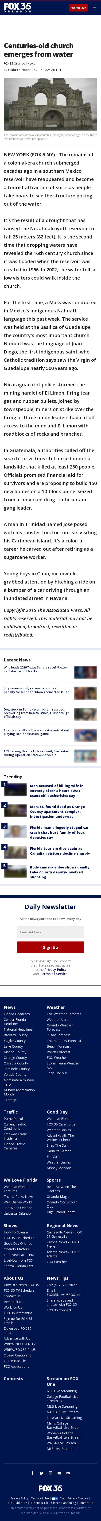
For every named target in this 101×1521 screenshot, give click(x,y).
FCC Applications (16, 1366)
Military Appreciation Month (19, 1092)
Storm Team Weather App (63, 1065)
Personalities (13, 1301)
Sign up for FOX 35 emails (18, 1320)
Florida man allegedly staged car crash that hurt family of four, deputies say (59, 832)
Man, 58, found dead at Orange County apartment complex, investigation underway (57, 811)
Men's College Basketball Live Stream (64, 1425)
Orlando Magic (58, 1196)
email (68, 1473)
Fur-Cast (53, 1156)
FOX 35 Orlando (14, 63)
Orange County (15, 1057)
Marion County (15, 1052)
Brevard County (15, 1035)
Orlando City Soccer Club (62, 1204)
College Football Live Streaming (62, 1398)
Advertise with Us (17, 1338)
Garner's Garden (59, 1151)
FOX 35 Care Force (61, 1124)
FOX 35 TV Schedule (19, 1238)
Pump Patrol (13, 1118)
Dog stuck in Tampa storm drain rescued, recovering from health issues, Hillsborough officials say (37, 713)
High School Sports (61, 1212)
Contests (13, 1378)
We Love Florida (59, 1118)
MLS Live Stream (60, 1448)
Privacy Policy (55, 969)
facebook (32, 1473)
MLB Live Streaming (62, 1406)
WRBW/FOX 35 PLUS (20, 1349)
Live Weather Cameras (64, 1014)
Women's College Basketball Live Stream (64, 1435)
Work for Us (13, 1307)
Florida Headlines (17, 1014)
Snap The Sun (57, 1073)
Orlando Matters (16, 1249)
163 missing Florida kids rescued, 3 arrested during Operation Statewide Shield (36, 753)
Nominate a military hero (19, 1082)
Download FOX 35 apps (17, 1330)
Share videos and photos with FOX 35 (62, 1302)
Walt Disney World (18, 1202)
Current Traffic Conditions (15, 1126)
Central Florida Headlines (15, 1021)
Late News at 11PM (19, 1254)
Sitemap (10, 1100)
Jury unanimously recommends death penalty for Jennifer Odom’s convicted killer (36, 690)
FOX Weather (57, 1057)
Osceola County (16, 1063)
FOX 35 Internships (18, 1313)
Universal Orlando (17, 1213)
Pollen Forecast (58, 1052)
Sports (54, 1180)
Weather (56, 1007)
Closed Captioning (17, 1355)
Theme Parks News (19, 1196)
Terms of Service (53, 974)
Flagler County (15, 1040)
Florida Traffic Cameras (14, 1146)
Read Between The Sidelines (61, 1188)
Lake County (13, 1046)
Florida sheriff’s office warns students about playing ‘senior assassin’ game (36, 732)
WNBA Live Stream (61, 1443)
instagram (50, 1473)
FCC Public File (15, 1361)
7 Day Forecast (58, 1035)
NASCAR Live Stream (63, 1412)
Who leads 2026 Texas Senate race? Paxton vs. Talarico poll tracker (36, 669)
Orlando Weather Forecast (60, 1027)
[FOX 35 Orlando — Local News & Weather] (17, 7)
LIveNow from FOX (18, 1260)
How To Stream (16, 1232)
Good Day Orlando (18, 1243)
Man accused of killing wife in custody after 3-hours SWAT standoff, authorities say (57, 791)
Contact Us (12, 1296)
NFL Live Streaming (62, 1391)
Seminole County (17, 1069)
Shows (10, 1225)
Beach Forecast (59, 1046)
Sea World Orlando (18, 1208)
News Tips (57, 1278)
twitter (41, 1473)
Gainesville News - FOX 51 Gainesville (64, 1234)
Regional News (62, 1225)
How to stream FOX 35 (21, 1285)
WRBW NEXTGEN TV (19, 1344)
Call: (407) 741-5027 (62, 1285)
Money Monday (59, 1168)
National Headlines (18, 1029)
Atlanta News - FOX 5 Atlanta (63, 1254)
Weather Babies (59, 1130)
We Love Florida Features (16, 1188)
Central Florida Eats (18, 1266)
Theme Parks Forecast (64, 1040)
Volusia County (15, 1074)
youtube (59, 1473)
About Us (13, 1278)
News (31, 63)
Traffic (11, 1112)
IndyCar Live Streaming (64, 1417)
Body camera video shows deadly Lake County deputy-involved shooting (59, 872)
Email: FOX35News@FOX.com (64, 1292)
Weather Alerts (58, 1019)
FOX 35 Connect (59, 1310)
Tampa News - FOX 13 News (64, 1244)
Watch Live (78, 8)
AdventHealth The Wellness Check (60, 1137)
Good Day (57, 1112)
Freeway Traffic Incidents (15, 1136)
